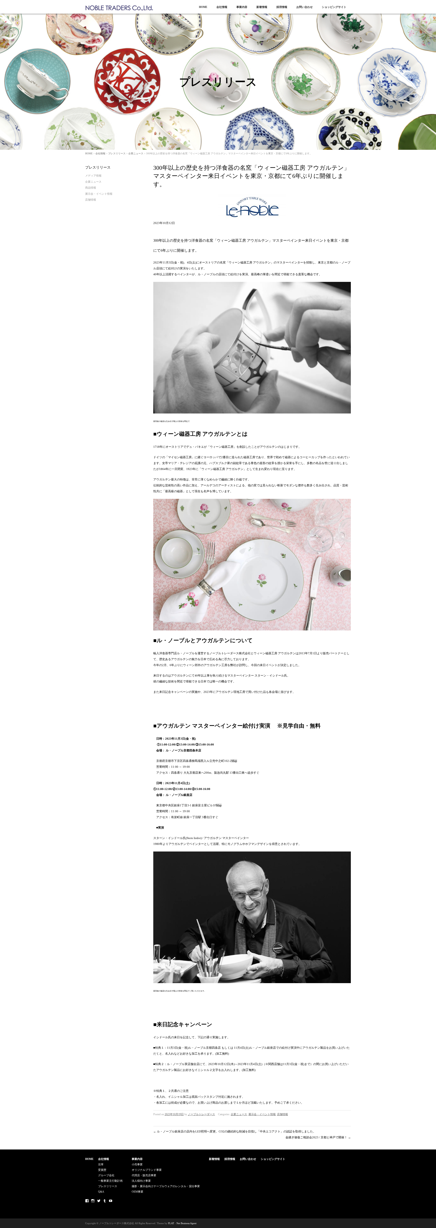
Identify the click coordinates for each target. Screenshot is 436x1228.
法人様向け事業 (141, 1180)
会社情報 (221, 7)
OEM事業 (137, 1191)
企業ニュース (135, 153)
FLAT (171, 1223)
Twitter (99, 1201)
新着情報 (261, 7)
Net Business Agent (186, 1223)
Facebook (87, 1201)
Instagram (93, 1201)
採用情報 (281, 7)
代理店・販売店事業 (144, 1175)
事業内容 (241, 7)
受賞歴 (102, 1169)
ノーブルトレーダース (201, 1114)
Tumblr (105, 1201)
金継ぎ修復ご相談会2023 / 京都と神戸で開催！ (318, 1137)
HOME (203, 7)
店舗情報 (282, 1114)
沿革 (101, 1164)
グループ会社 (106, 1175)
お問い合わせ (304, 7)
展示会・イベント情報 (262, 1114)
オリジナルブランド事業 (147, 1169)
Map (234, 761)
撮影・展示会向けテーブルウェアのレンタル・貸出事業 (166, 1186)
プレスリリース (117, 153)
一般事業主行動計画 (110, 1180)
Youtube (110, 1201)
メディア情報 (93, 175)
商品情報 (90, 187)
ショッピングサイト (334, 7)
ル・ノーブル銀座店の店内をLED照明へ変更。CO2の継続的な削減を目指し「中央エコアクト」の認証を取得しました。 (234, 1131)
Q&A (101, 1191)
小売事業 (137, 1164)
